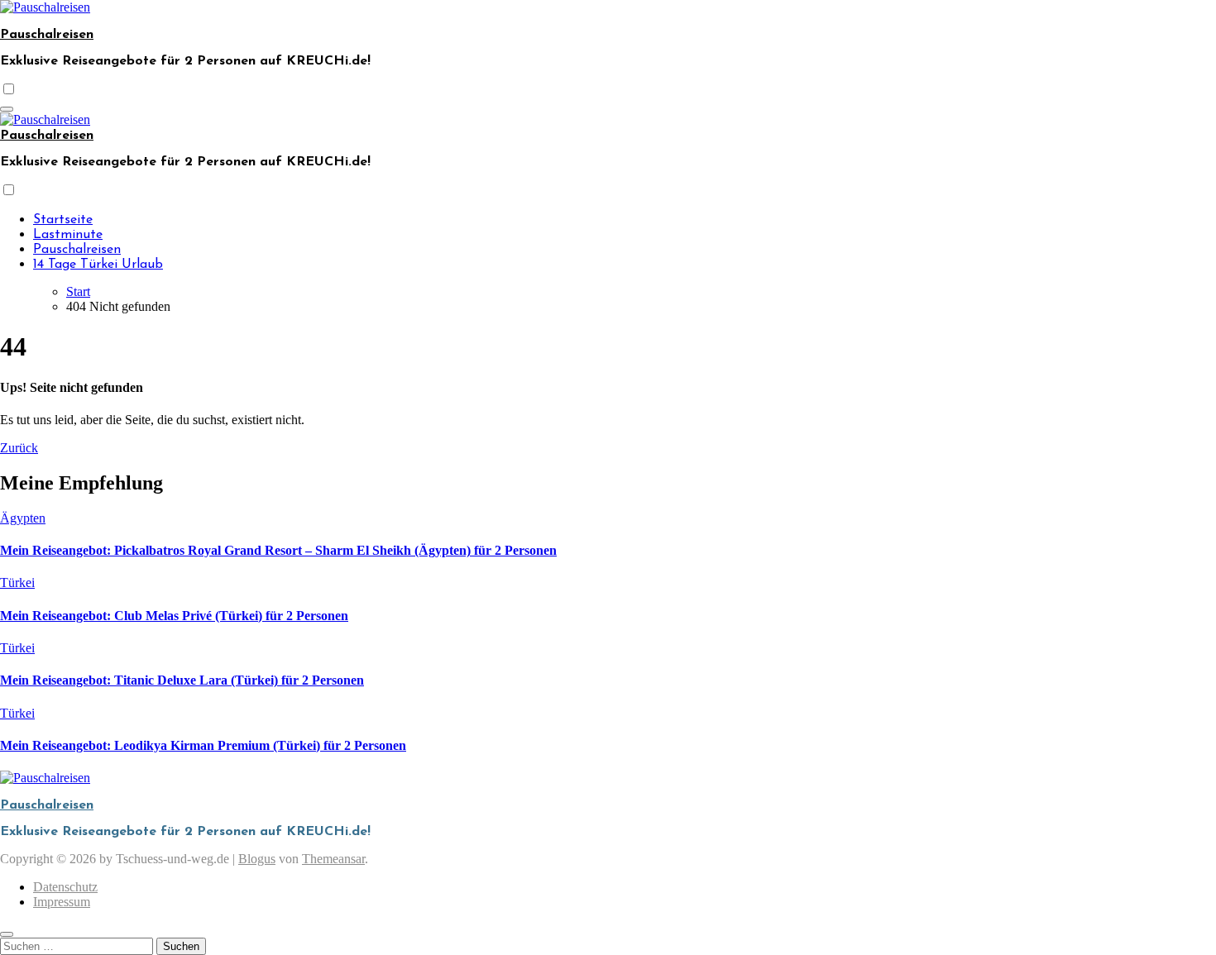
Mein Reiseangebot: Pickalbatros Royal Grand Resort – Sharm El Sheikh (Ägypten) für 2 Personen (278, 550)
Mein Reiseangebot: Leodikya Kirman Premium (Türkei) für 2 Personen (203, 745)
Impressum (61, 902)
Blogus (256, 859)
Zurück (19, 448)
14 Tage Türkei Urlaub (98, 264)
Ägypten (22, 518)
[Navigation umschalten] (6, 109)
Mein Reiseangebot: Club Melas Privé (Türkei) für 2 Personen (174, 616)
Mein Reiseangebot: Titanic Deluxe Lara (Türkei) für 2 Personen (182, 680)
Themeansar (333, 859)
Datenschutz (65, 887)
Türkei (17, 582)
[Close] (6, 934)
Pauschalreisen (46, 34)
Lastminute (68, 234)
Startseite (63, 220)
